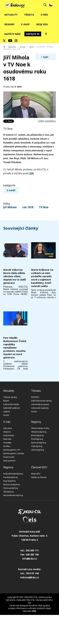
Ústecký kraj (36, 446)
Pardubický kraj (10, 477)
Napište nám (12, 33)
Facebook (46, 34)
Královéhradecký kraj (13, 473)
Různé (6, 400)
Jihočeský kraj (37, 435)
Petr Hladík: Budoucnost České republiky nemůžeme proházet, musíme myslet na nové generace (14, 347)
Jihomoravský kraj (11, 484)
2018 (31, 47)
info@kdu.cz (29, 558)
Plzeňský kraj (37, 439)
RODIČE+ (35, 397)
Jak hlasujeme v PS (11, 449)
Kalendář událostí (11, 408)
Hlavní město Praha (40, 428)
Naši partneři (9, 460)
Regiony (9, 24)
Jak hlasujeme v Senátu (13, 453)
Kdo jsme (7, 428)
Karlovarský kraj (38, 442)
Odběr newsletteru (47, 121)
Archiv (22, 47)
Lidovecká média (11, 404)
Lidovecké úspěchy (40, 408)
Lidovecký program (40, 404)
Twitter (4, 40)
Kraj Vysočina (9, 481)
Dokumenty (8, 435)
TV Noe (44, 207)
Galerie (6, 411)
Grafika (6, 446)
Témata (29, 14)
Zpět (45, 57)
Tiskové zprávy (10, 397)
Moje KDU (42, 24)
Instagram (16, 40)
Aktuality (10, 14)
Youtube (10, 40)
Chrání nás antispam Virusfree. (23, 605)
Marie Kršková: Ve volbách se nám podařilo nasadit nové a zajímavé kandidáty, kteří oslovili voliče (42, 278)
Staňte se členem (39, 477)
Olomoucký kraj (10, 488)
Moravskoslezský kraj (13, 495)
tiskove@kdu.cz (29, 577)
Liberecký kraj (37, 449)
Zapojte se (32, 33)
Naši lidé (7, 439)
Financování (8, 457)
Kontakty (7, 442)
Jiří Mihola (10, 207)
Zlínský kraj (8, 491)
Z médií (11, 190)
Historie (7, 431)
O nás (44, 14)
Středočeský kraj (38, 431)
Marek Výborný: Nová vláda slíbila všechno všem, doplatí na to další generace (14, 276)
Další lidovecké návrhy (41, 400)
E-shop (25, 24)
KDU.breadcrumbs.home (4, 47)
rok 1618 (27, 207)
